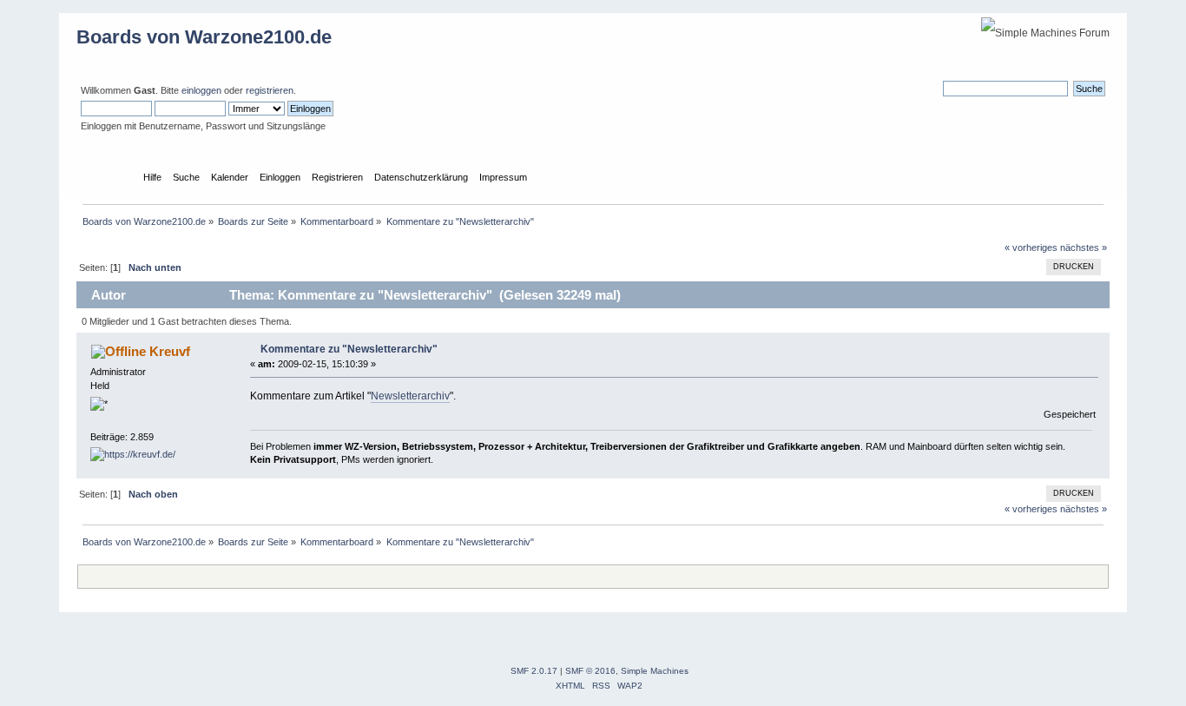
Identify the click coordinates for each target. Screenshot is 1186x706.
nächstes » (1083, 247)
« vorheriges (1031, 247)
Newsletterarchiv (410, 396)
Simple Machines (655, 671)
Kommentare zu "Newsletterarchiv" (349, 349)
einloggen (201, 90)
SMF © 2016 (590, 671)
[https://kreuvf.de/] (132, 454)
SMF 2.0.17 (534, 671)
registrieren (269, 90)
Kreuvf (169, 351)
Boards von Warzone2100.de (204, 37)
